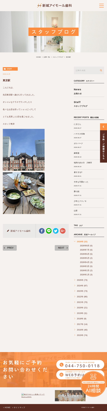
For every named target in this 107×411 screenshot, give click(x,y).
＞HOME (7, 407)
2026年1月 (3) (86, 274)
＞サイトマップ (18, 407)
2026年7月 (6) (86, 250)
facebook (42, 231)
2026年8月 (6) (86, 246)
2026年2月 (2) (86, 270)
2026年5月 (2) (86, 258)
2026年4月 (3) (86, 262)
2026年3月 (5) (86, 266)
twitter (56, 231)
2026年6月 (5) (86, 254)
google (62, 231)
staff (9, 69)
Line (49, 231)
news (78, 91)
